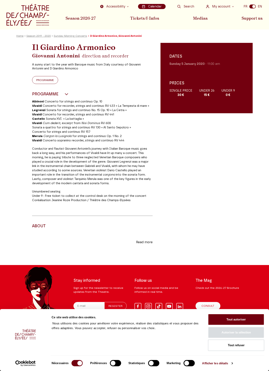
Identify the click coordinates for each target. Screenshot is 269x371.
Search (189, 6)
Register (115, 306)
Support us (252, 18)
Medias (200, 18)
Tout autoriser (236, 319)
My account (221, 6)
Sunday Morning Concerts (70, 36)
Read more (144, 242)
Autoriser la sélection (236, 332)
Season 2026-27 (81, 18)
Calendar (155, 6)
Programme (45, 80)
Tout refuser (236, 345)
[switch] (115, 363)
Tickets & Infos (144, 18)
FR (245, 6)
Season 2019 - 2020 (38, 36)
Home (19, 36)
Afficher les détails (215, 363)
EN (260, 6)
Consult (207, 306)
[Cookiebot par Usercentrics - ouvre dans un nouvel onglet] (25, 363)
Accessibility (115, 6)
